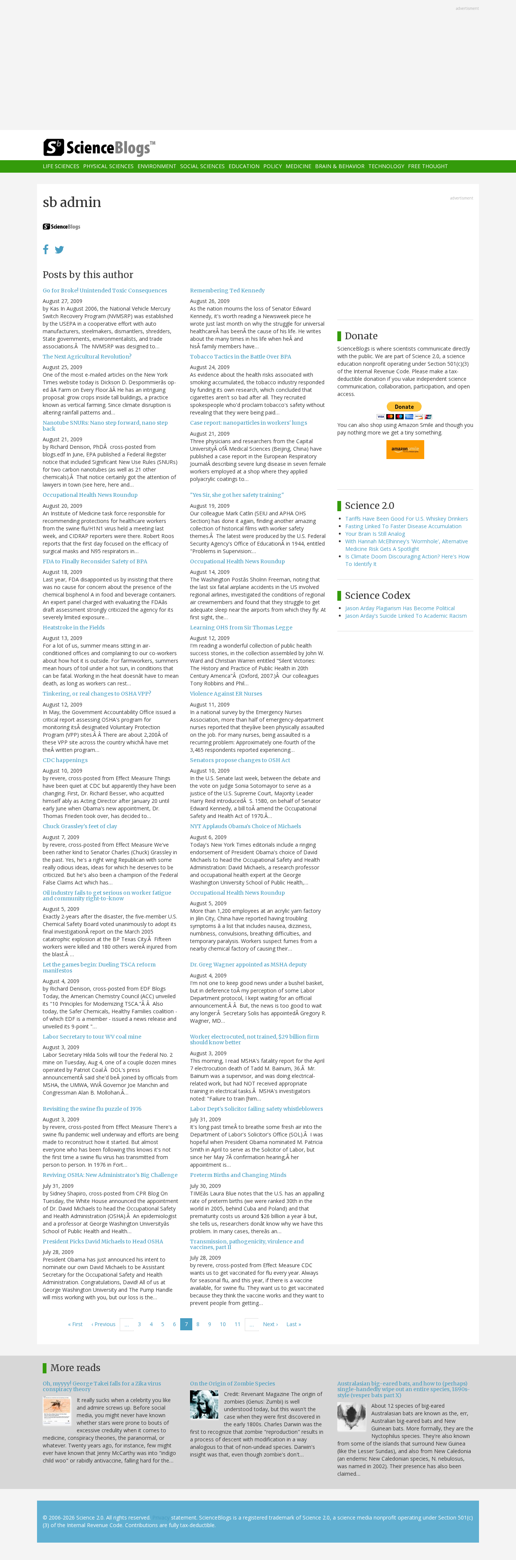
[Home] (114, 148)
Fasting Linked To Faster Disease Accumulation (403, 526)
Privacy (161, 1517)
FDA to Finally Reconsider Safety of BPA (95, 561)
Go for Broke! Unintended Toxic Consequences (105, 290)
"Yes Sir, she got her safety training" (237, 495)
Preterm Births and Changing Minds (238, 1175)
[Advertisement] (258, 66)
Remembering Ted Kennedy (227, 290)
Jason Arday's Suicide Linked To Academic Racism (406, 615)
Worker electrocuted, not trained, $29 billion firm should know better (254, 1039)
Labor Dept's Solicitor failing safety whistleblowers (256, 1108)
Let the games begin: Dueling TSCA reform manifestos (99, 967)
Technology (386, 166)
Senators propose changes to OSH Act (240, 760)
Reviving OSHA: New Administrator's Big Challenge (110, 1175)
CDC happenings (65, 760)
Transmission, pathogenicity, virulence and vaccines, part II (247, 1244)
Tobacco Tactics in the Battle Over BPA (240, 356)
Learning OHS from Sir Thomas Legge (241, 627)
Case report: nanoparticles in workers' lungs (248, 422)
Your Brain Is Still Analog (375, 533)
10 (225, 1324)
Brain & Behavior (340, 166)
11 (240, 1324)
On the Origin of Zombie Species (232, 1383)
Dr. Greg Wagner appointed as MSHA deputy (248, 964)
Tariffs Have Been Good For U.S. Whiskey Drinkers (406, 518)
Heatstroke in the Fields (74, 627)
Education (244, 166)
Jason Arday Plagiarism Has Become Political (400, 608)
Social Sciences (202, 166)
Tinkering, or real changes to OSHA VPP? (97, 693)
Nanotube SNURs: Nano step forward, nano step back (105, 425)
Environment (156, 166)
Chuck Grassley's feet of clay (80, 826)
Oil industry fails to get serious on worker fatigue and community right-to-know (107, 895)
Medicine (298, 166)
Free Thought (428, 166)
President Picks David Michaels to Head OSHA (103, 1241)
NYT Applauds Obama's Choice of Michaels (245, 826)
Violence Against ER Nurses (226, 693)
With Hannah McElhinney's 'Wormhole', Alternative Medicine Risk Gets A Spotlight (406, 545)
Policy (272, 166)
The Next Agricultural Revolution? (87, 356)
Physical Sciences (108, 166)
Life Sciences (61, 166)
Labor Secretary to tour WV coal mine (92, 1036)
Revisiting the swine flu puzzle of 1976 (92, 1108)
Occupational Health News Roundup (90, 495)
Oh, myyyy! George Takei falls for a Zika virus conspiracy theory (102, 1386)
